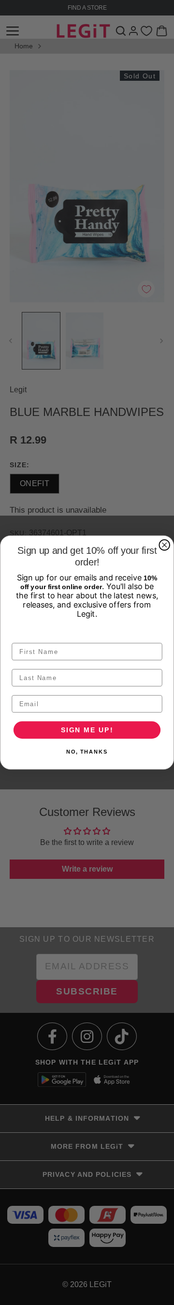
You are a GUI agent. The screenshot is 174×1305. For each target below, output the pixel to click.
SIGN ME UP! (87, 729)
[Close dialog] (164, 545)
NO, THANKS (87, 752)
